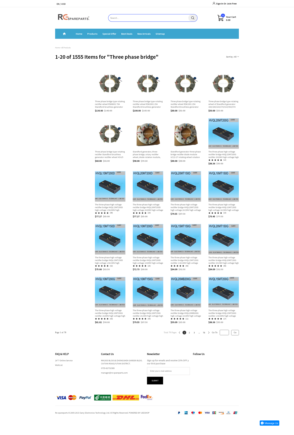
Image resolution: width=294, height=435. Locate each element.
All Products (66, 47)
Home (57, 47)
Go (235, 332)
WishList (59, 365)
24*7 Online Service (64, 360)
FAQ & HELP (62, 354)
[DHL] (126, 398)
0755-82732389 (108, 368)
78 (204, 332)
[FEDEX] (147, 398)
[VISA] (66, 397)
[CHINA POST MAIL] (102, 398)
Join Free (232, 3)
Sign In (219, 3)
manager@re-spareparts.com (114, 372)
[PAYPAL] (86, 397)
